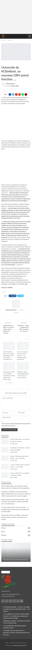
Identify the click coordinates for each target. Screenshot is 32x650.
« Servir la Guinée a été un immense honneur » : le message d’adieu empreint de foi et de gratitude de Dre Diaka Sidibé (15, 509)
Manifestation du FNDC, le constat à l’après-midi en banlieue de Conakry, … (8, 329)
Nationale (3, 535)
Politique (3, 528)
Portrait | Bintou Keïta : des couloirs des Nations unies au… (15, 559)
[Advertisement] (16, 17)
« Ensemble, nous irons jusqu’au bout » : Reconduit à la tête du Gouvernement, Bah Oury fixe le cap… (16, 632)
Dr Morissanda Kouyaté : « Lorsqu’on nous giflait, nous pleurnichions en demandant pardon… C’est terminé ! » (16, 609)
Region (3, 531)
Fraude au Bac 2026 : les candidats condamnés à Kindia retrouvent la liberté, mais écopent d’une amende (14, 517)
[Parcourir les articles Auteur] (16, 303)
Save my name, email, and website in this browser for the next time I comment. (16, 424)
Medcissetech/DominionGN (19, 645)
